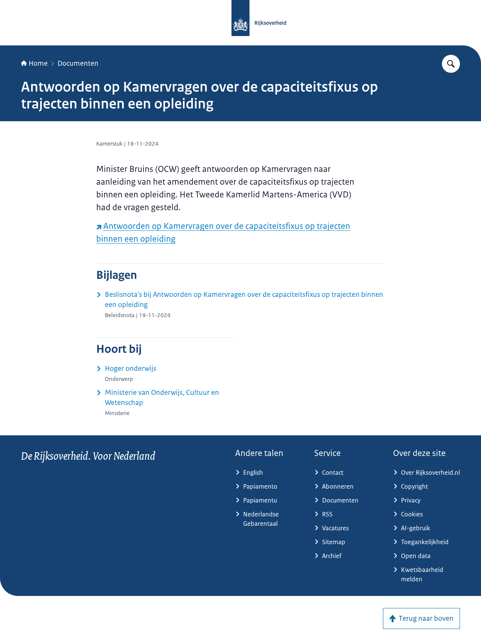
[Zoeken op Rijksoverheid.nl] (451, 64)
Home (38, 63)
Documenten (77, 63)
